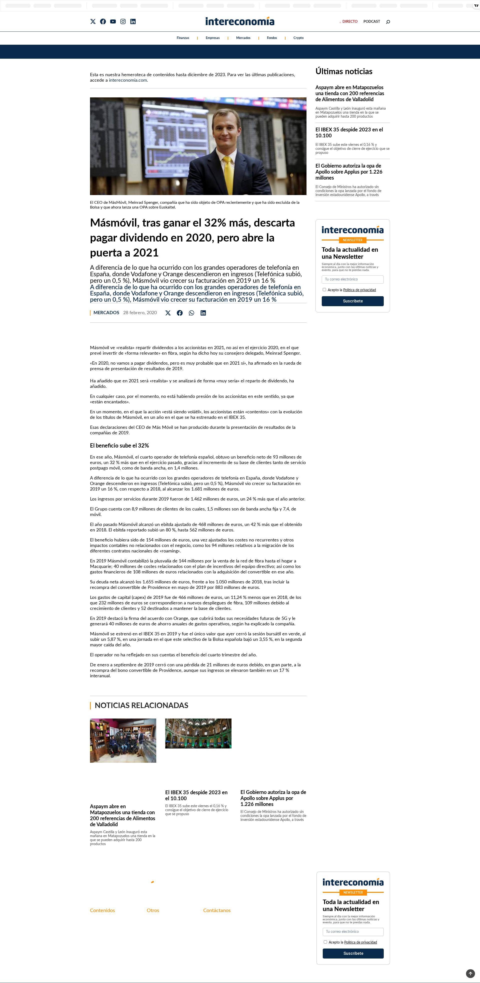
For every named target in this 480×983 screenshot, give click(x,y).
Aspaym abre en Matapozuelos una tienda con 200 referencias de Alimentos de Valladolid (350, 93)
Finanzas (183, 38)
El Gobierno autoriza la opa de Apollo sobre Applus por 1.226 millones (273, 798)
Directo (350, 21)
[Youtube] (113, 21)
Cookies (154, 947)
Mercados (243, 38)
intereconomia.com (128, 80)
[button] (168, 312)
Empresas (213, 38)
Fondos (272, 38)
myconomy (99, 921)
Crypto (299, 38)
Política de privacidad (359, 290)
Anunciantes (101, 930)
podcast (372, 21)
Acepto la (352, 290)
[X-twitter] (93, 21)
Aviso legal (156, 930)
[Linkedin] (133, 21)
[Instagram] (123, 21)
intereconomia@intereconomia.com (234, 924)
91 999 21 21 (214, 932)
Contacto (155, 921)
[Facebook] (103, 21)
